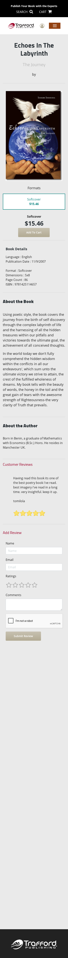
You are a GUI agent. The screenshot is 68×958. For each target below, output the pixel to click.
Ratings (11, 576)
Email (9, 560)
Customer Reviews (17, 464)
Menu (54, 25)
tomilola (19, 501)
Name (10, 543)
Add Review (12, 532)
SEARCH (22, 12)
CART (43, 12)
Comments (13, 595)
